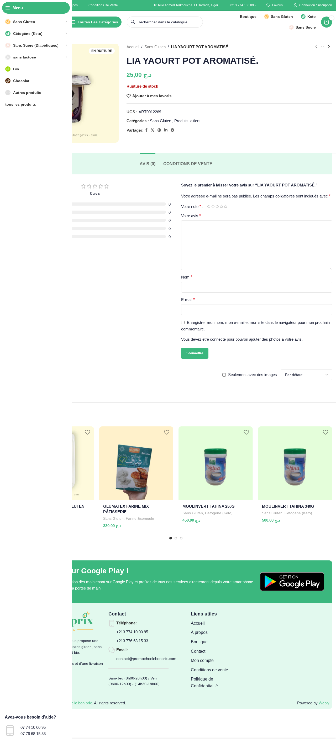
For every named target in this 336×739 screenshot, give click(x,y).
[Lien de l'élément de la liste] (212, 623)
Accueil (133, 47)
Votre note (191, 207)
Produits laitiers (187, 121)
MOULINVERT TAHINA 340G (288, 506)
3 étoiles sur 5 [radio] (217, 206)
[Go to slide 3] (181, 538)
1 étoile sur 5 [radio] (209, 206)
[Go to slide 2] (176, 538)
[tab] (147, 163)
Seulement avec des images (252, 374)
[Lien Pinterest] (159, 130)
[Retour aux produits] (322, 47)
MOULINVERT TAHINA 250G (208, 506)
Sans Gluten (155, 47)
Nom (186, 277)
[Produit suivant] (329, 47)
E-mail (188, 299)
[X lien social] (152, 130)
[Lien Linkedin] (166, 130)
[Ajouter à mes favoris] (87, 432)
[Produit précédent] (316, 47)
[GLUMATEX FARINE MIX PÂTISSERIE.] (136, 463)
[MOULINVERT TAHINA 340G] (295, 463)
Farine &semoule (140, 518)
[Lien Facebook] (146, 130)
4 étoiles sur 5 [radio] (221, 206)
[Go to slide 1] (170, 538)
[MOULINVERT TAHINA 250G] (215, 463)
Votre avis (191, 215)
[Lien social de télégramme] (172, 130)
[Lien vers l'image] (292, 581)
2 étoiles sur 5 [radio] (213, 206)
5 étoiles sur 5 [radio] (225, 206)
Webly (324, 703)
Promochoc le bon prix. (73, 703)
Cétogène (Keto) (219, 513)
